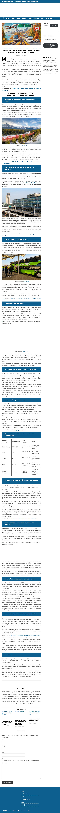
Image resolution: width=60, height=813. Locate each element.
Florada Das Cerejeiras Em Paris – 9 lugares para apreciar (50, 63)
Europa (24, 18)
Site (3, 752)
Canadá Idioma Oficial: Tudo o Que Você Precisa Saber (25, 635)
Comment (4, 763)
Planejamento (50, 18)
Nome (4, 740)
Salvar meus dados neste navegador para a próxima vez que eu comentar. (20, 760)
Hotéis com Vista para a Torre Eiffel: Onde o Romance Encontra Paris (50, 60)
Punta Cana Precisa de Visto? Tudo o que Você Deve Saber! (50, 72)
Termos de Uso (17, 1)
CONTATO (24, 1)
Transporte (37, 48)
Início (7, 18)
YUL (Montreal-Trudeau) (32, 183)
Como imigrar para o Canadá (18, 430)
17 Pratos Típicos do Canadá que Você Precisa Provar (34, 720)
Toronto (30, 48)
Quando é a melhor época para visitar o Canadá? (24, 519)
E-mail (4, 746)
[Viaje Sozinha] (30, 10)
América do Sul (16, 18)
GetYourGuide (52, 40)
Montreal (14, 48)
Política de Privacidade (7, 1)
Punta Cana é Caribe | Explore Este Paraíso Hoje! (50, 69)
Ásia (42, 18)
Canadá (8, 48)
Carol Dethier (21, 688)
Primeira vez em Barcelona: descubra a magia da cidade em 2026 (50, 67)
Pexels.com (24, 145)
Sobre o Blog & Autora (32, 1)
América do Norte (34, 18)
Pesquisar (45, 23)
